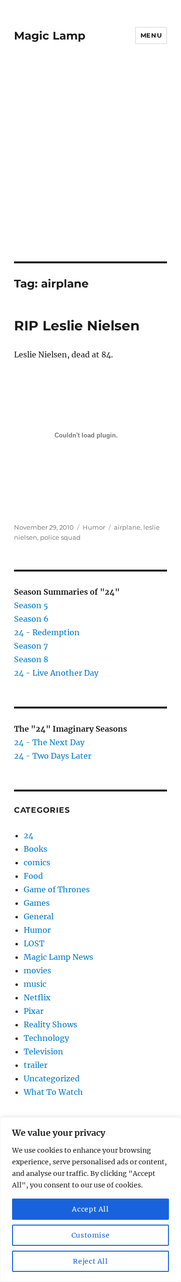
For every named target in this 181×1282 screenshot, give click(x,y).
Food (33, 876)
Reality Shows (50, 1024)
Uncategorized (52, 1078)
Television (43, 1051)
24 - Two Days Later (52, 756)
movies (37, 970)
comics (37, 862)
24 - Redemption (47, 632)
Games (37, 903)
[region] (90, 1199)
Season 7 (31, 646)
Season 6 (31, 619)
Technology (46, 1038)
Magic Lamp (49, 35)
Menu (151, 35)
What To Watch (53, 1092)
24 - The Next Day (49, 742)
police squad (60, 537)
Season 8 (31, 659)
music (35, 984)
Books (35, 849)
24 (28, 835)
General (39, 916)
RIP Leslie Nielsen (76, 325)
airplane (127, 527)
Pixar (33, 1011)
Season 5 (31, 605)
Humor (94, 527)
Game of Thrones (57, 889)
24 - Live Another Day (56, 673)
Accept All (90, 1209)
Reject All (90, 1261)
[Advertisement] (90, 166)
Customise (90, 1235)
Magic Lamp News (58, 957)
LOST (34, 943)
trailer (35, 1065)
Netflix (37, 997)
